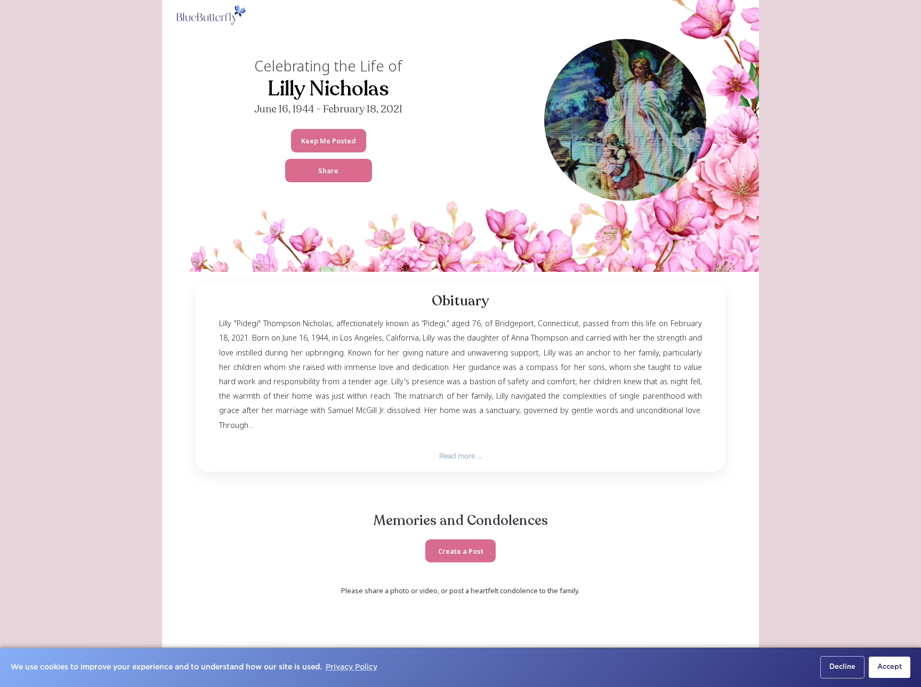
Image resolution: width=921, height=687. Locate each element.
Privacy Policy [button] (351, 667)
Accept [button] (889, 667)
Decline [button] (842, 667)
